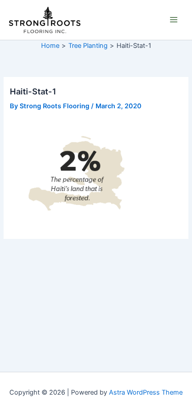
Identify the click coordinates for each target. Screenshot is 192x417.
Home (50, 46)
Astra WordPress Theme (146, 392)
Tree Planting (88, 46)
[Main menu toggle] (173, 19)
